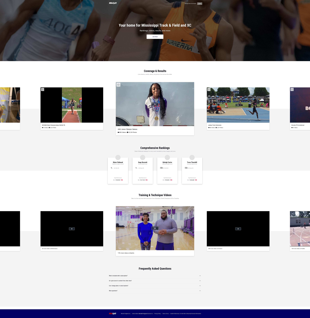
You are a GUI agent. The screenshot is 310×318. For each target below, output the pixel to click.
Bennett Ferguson (143, 313)
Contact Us (150, 313)
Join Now (155, 36)
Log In (199, 3)
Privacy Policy (157, 313)
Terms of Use (166, 313)
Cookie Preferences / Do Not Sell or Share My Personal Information (185, 313)
